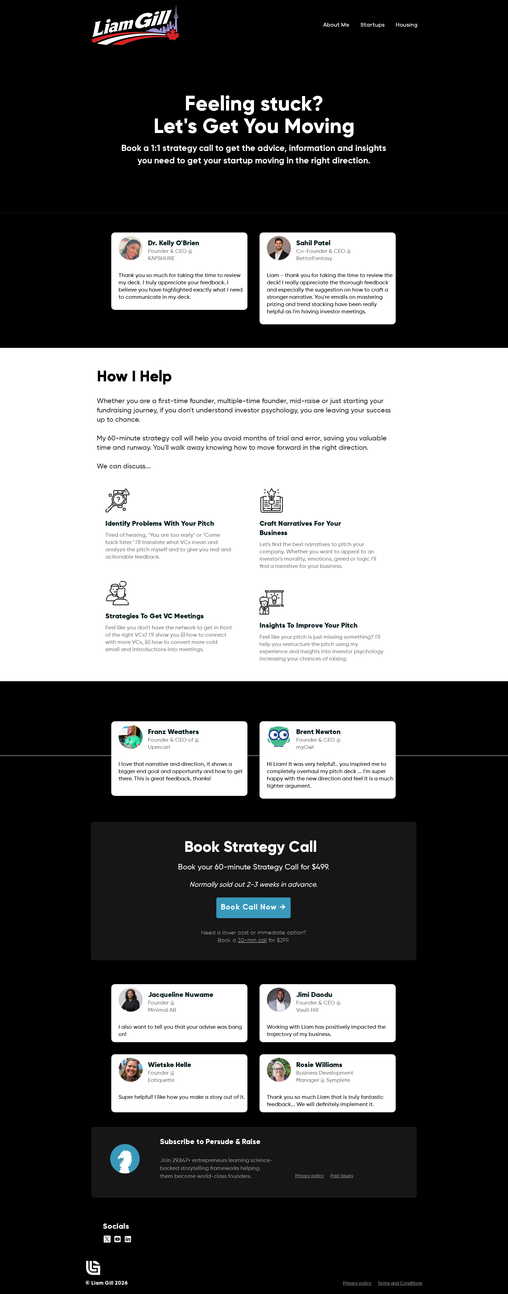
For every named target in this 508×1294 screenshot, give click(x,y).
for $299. (278, 940)
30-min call (252, 940)
